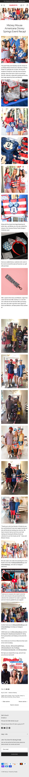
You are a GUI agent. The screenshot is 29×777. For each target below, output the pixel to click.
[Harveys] (13, 5)
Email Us (3, 717)
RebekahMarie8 (6, 648)
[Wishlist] (23, 5)
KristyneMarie (23, 649)
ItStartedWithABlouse (19, 562)
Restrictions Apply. (21, 1)
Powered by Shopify (13, 771)
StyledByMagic (6, 564)
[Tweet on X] (5, 689)
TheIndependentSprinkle (8, 649)
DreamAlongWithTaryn (18, 646)
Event (13, 695)
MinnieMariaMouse (17, 632)
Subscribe (14, 754)
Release (18, 697)
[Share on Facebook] (6, 689)
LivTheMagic (16, 648)
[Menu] (1, 5)
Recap (14, 697)
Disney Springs (8, 695)
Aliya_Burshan (6, 646)
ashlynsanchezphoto (15, 633)
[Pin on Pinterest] (8, 689)
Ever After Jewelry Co (20, 695)
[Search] (5, 5)
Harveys (6, 771)
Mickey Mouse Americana (6, 697)
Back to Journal (14, 705)
